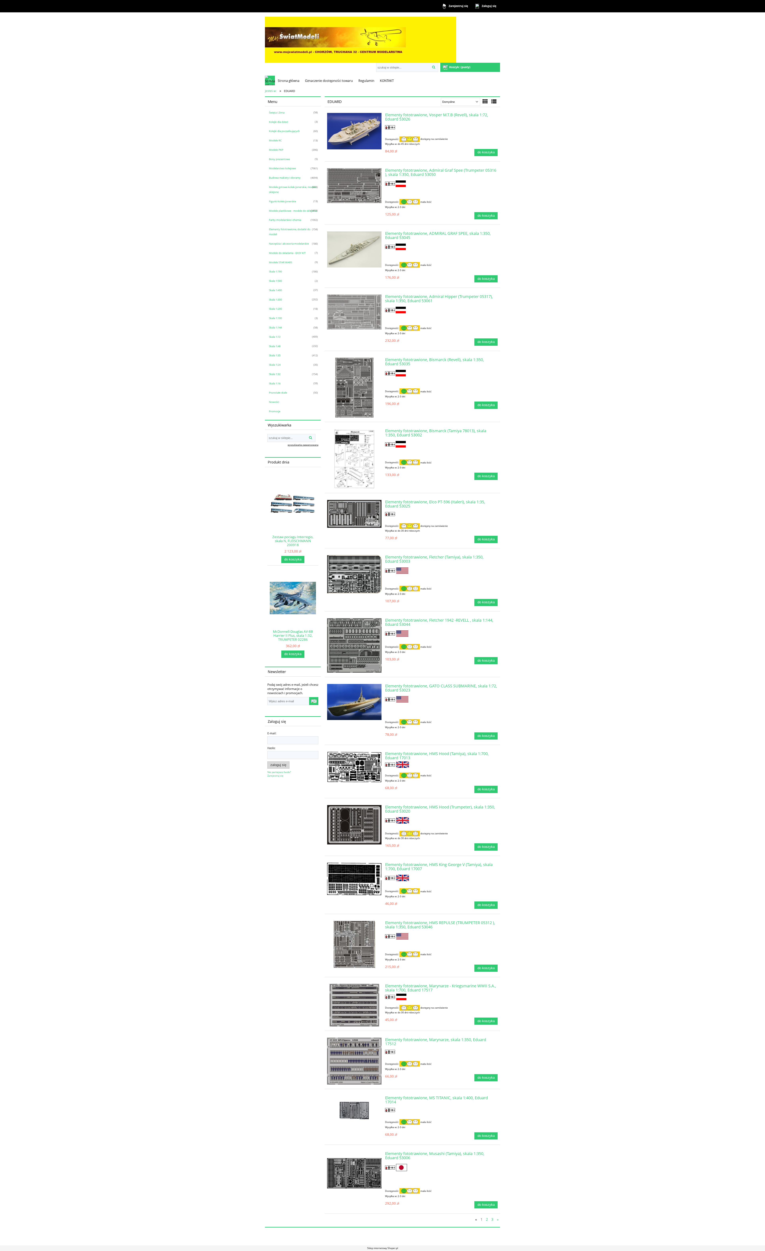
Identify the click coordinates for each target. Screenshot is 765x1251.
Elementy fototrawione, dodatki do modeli (289, 231)
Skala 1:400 (275, 290)
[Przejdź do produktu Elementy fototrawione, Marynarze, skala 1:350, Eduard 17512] (354, 1061)
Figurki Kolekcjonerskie (282, 201)
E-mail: (272, 733)
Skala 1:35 (274, 355)
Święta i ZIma (276, 112)
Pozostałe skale (278, 392)
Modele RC (275, 140)
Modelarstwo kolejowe (282, 168)
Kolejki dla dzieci (278, 122)
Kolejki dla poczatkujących (284, 131)
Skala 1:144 (275, 327)
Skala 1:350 (275, 299)
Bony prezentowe (279, 159)
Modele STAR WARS (280, 262)
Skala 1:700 (275, 271)
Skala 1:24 (274, 364)
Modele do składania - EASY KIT (287, 253)
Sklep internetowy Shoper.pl (382, 1248)
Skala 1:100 (275, 318)
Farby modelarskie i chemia (285, 220)
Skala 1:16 (274, 383)
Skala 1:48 (274, 346)
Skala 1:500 (275, 281)
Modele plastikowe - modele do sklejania (293, 211)
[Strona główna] (360, 38)
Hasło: (271, 748)
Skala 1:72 (274, 337)
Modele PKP (276, 150)
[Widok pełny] (493, 101)
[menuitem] (288, 81)
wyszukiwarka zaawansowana (303, 444)
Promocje (274, 411)
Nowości (274, 402)
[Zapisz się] (313, 701)
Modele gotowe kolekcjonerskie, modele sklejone (293, 189)
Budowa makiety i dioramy (285, 177)
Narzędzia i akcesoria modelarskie (289, 243)
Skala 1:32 (274, 374)
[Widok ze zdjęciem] (485, 101)
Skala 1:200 (275, 309)
